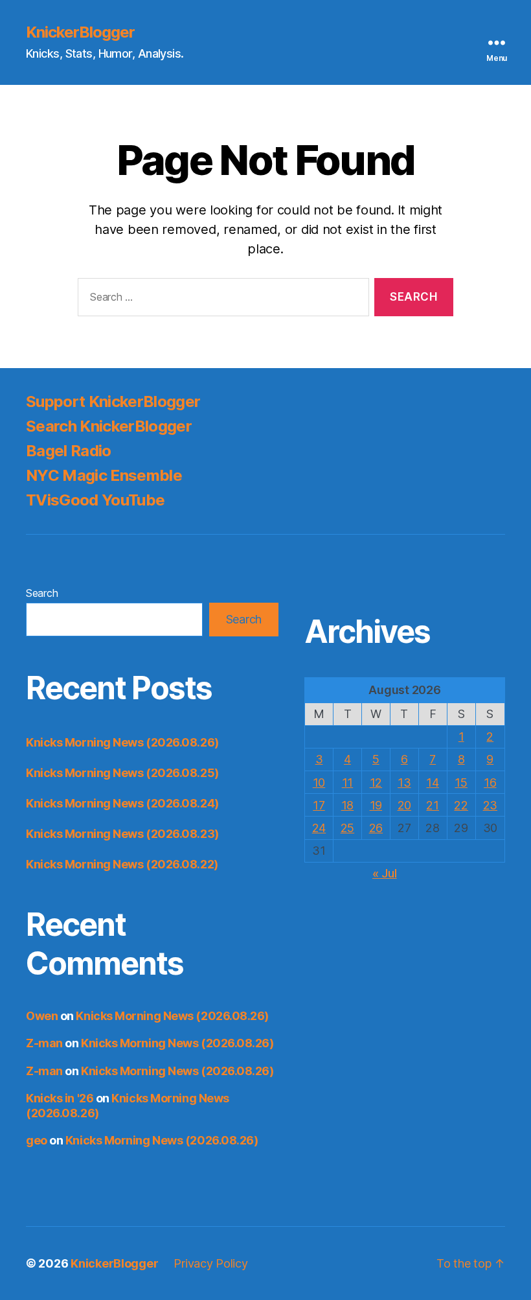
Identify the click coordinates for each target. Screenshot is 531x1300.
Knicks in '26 (59, 1098)
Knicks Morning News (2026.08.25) (122, 773)
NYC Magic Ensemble (104, 475)
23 (490, 805)
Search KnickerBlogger (109, 426)
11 (347, 782)
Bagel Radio (68, 450)
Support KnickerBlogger (113, 401)
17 (318, 805)
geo (36, 1140)
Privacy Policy (210, 1263)
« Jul (384, 873)
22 (461, 805)
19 (376, 805)
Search (42, 592)
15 (461, 782)
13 (404, 782)
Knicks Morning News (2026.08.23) (122, 834)
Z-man (44, 1043)
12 (376, 782)
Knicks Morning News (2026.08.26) (122, 742)
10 (319, 782)
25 (347, 828)
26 (376, 828)
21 (432, 805)
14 (432, 782)
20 (404, 805)
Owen (42, 1016)
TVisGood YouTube (95, 500)
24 (319, 828)
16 (490, 782)
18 (347, 805)
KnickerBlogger (80, 32)
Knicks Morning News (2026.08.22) (122, 864)
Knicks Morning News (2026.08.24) (122, 803)
